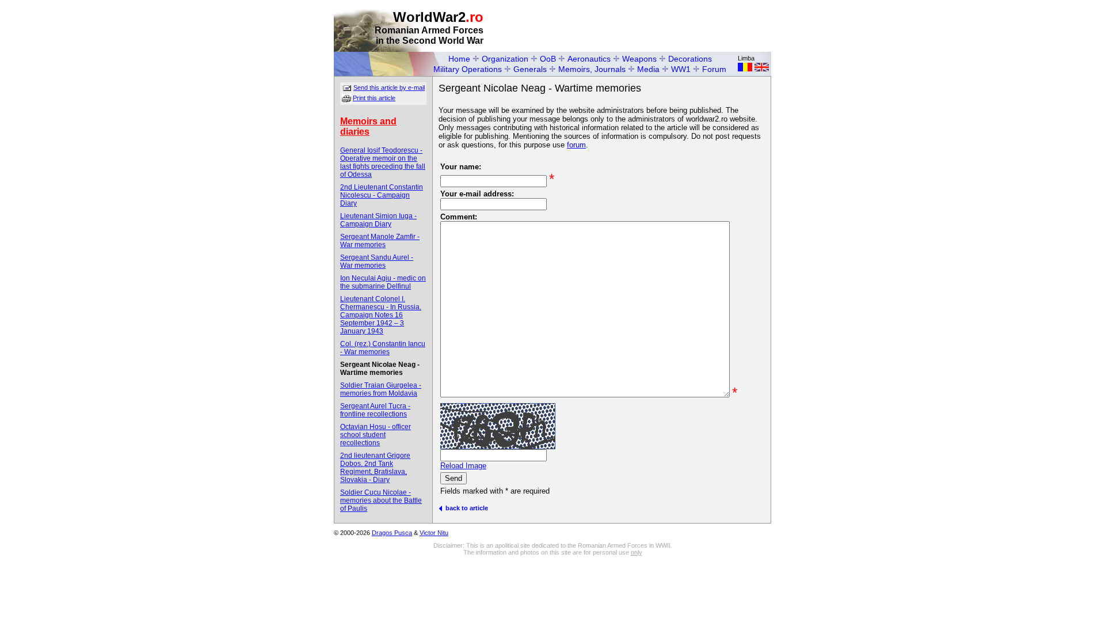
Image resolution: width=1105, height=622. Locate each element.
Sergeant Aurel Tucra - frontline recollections (375, 410)
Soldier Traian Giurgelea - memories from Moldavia (380, 389)
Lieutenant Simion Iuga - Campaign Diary (378, 220)
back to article (465, 508)
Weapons (639, 58)
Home (459, 58)
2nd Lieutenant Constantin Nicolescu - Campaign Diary (381, 195)
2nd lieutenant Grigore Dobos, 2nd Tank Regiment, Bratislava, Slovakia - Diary (375, 468)
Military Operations (467, 69)
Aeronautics (589, 58)
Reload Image (463, 465)
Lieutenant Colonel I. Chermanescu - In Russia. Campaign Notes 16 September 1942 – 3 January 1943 (380, 315)
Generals (530, 69)
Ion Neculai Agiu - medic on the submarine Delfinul (383, 282)
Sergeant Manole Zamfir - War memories (380, 241)
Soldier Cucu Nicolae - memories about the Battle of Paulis (381, 500)
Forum (714, 69)
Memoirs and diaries (368, 126)
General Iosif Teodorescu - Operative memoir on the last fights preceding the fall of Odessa (382, 162)
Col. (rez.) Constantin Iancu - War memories (382, 348)
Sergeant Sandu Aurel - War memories (376, 261)
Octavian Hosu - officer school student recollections (375, 435)
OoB (548, 58)
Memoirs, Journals (592, 69)
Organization (505, 58)
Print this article (374, 97)
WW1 (681, 69)
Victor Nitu (434, 532)
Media (648, 69)
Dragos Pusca (392, 532)
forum (576, 145)
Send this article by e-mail (389, 87)
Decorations (690, 58)
